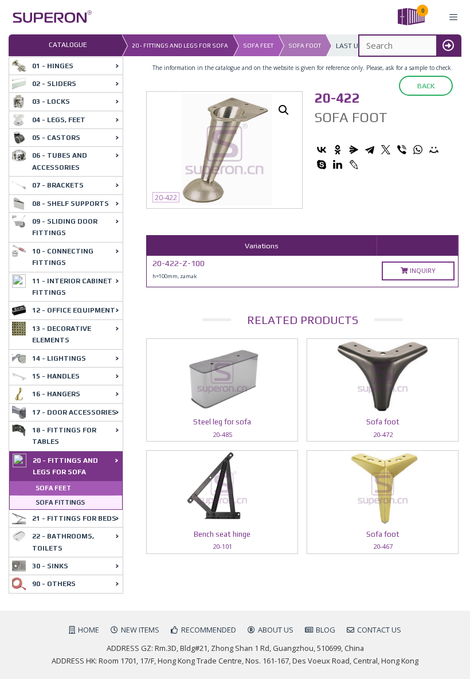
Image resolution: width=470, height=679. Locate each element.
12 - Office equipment (73, 310)
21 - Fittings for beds (74, 518)
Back (425, 85)
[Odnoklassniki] (337, 150)
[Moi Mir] (434, 150)
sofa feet (258, 45)
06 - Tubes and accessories (59, 161)
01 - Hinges (52, 66)
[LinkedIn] (337, 164)
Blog (325, 630)
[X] (386, 150)
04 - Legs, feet (58, 120)
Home (88, 630)
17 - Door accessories (74, 412)
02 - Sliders (54, 84)
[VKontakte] (321, 150)
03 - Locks (51, 101)
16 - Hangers (56, 394)
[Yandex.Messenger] (354, 150)
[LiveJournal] (354, 164)
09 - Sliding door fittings (64, 227)
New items (140, 630)
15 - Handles (56, 376)
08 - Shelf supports (70, 204)
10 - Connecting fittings (62, 257)
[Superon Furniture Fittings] (49, 17)
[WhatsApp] (418, 150)
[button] (283, 110)
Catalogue (68, 45)
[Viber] (402, 150)
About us (275, 630)
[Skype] (321, 164)
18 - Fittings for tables (64, 436)
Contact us (379, 630)
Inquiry (422, 270)
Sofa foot (304, 45)
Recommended (208, 630)
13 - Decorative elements (61, 334)
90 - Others (54, 584)
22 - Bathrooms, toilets (63, 542)
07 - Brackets (58, 185)
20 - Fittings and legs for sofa (180, 45)
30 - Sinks (50, 566)
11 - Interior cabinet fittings (72, 286)
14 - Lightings (59, 358)
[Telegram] (370, 150)
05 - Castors (56, 138)
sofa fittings (60, 502)
